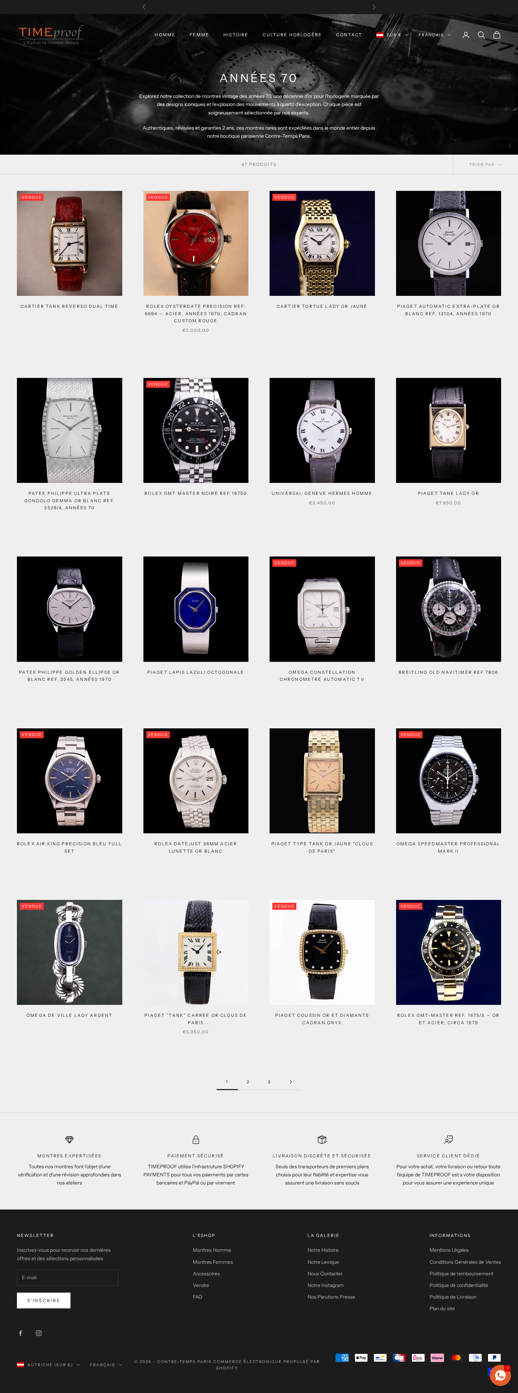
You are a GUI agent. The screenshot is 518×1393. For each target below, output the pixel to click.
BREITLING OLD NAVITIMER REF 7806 (448, 672)
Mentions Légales (449, 1250)
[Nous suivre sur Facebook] (20, 1333)
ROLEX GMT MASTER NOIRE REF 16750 (195, 493)
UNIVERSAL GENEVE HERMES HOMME (322, 493)
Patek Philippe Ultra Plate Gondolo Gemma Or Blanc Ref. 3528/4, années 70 (69, 500)
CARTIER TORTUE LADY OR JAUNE (322, 306)
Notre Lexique (323, 1262)
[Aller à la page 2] (290, 1082)
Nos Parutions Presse (331, 1297)
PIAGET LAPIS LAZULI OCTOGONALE (196, 672)
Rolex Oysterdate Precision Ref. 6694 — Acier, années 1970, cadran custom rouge (196, 313)
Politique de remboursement (461, 1273)
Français (431, 34)
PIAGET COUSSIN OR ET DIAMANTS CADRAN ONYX (322, 1019)
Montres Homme (212, 1250)
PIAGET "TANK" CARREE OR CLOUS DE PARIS (195, 1019)
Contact (349, 34)
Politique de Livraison (453, 1297)
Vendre (201, 1285)
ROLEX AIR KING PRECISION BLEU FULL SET (69, 847)
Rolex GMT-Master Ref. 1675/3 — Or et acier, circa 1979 (448, 1019)
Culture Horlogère (292, 34)
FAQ (197, 1297)
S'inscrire (43, 1300)
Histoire (235, 34)
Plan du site (442, 1308)
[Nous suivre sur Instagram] (38, 1333)
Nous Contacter (325, 1273)
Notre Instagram (326, 1285)
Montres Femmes (213, 1262)
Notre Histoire (323, 1250)
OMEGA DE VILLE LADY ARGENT (69, 1015)
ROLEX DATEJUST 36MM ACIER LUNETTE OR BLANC (195, 847)
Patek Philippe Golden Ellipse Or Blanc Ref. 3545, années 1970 (69, 676)
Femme (199, 34)
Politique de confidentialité (459, 1285)
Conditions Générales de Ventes (465, 1262)
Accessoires (206, 1273)
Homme (165, 34)
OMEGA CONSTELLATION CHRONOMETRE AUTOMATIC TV (322, 676)
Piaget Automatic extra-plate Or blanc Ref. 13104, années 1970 (448, 310)
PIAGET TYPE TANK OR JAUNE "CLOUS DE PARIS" (322, 847)
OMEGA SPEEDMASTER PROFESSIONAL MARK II (448, 847)
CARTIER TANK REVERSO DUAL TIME (69, 306)
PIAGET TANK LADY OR (448, 493)
